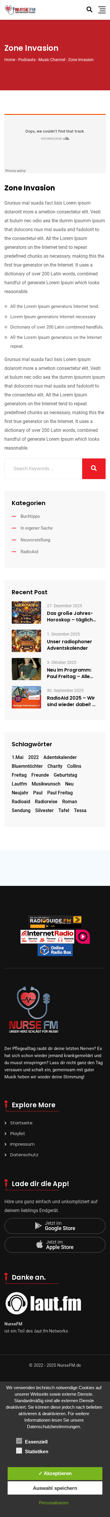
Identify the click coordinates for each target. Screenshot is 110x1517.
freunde (40, 775)
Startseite (21, 1123)
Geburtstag (65, 775)
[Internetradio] (55, 950)
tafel (63, 810)
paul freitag (60, 793)
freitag (19, 775)
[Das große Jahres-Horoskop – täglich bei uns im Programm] (26, 612)
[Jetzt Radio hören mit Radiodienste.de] (83, 936)
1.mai (17, 757)
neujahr (20, 793)
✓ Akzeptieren (55, 1473)
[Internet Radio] (47, 936)
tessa (80, 810)
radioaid (21, 801)
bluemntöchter (27, 766)
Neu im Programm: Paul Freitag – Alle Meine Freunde (69, 673)
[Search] (89, 9)
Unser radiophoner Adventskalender (69, 645)
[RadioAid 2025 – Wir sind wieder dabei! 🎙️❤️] (26, 697)
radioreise (46, 801)
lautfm (19, 784)
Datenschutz (24, 1155)
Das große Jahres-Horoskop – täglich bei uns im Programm (72, 616)
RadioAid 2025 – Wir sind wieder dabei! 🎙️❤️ (72, 701)
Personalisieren (54, 1502)
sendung (21, 810)
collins (74, 766)
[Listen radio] (55, 922)
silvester (44, 810)
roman (69, 801)
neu (69, 784)
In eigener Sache (37, 528)
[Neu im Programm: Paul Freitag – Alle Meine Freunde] (26, 669)
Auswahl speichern (55, 1488)
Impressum (22, 1144)
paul (38, 793)
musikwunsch (46, 784)
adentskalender (60, 757)
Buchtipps (30, 516)
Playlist (17, 1133)
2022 (33, 757)
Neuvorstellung (35, 540)
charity (55, 766)
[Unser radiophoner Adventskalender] (26, 640)
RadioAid (29, 551)
